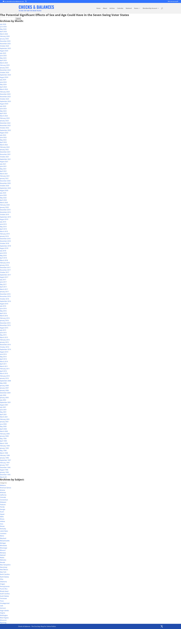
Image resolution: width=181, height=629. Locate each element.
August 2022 (4, 133)
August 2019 (4, 219)
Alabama (3, 485)
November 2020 (5, 183)
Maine (2, 536)
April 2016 (3, 313)
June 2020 (3, 195)
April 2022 (3, 142)
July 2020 (3, 193)
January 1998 (4, 458)
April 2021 (3, 171)
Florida (2, 507)
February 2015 (5, 340)
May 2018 (3, 255)
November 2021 (5, 154)
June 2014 (3, 354)
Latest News (4, 531)
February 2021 (5, 176)
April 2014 (3, 359)
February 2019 (5, 234)
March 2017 (4, 289)
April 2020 (3, 200)
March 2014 (4, 361)
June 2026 (3, 27)
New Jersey (3, 567)
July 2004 (3, 395)
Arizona (2, 490)
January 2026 (4, 39)
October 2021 (4, 157)
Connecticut (4, 500)
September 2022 (5, 130)
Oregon (2, 584)
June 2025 (3, 55)
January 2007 (4, 388)
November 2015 (5, 325)
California (3, 495)
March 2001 (4, 417)
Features (3, 504)
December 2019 (5, 210)
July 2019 (3, 222)
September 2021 (5, 159)
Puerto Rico (3, 589)
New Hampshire (5, 565)
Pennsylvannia (4, 586)
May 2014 (3, 357)
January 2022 (4, 149)
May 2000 (3, 426)
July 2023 (3, 106)
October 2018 (4, 243)
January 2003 (4, 397)
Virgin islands (4, 610)
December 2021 (5, 152)
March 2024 (4, 89)
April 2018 (3, 258)
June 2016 (3, 308)
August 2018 (4, 248)
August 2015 (4, 328)
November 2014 (5, 344)
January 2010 (4, 378)
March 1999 (4, 443)
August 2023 (4, 104)
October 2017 (4, 272)
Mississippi (3, 548)
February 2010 (5, 376)
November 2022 (5, 125)
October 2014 (4, 347)
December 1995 (5, 475)
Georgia (2, 509)
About (105, 8)
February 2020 (5, 205)
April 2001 (3, 414)
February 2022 (5, 147)
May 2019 (3, 227)
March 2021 (4, 174)
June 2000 (3, 424)
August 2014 (4, 352)
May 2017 (3, 284)
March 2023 (4, 116)
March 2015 (4, 337)
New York (3, 572)
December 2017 (5, 267)
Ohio (1, 579)
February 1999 (5, 446)
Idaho (2, 516)
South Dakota (4, 596)
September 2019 (5, 217)
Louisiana (3, 533)
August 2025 (4, 51)
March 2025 (4, 63)
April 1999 (3, 441)
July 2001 (3, 407)
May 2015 (3, 335)
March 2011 (4, 366)
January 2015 (4, 342)
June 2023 (3, 108)
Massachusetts (4, 541)
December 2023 (5, 94)
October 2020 (4, 186)
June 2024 (3, 82)
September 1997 (5, 460)
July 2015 (3, 330)
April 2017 (3, 287)
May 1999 (3, 438)
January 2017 (4, 291)
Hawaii (2, 514)
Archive (112, 8)
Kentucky (3, 529)
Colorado (3, 497)
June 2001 (3, 410)
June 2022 (3, 137)
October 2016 (4, 299)
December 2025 (5, 41)
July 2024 (3, 80)
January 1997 (4, 465)
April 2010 (3, 371)
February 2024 (5, 92)
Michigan (3, 543)
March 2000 (4, 431)
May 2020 (3, 198)
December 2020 (5, 181)
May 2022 (3, 140)
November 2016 (5, 296)
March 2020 (4, 202)
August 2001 (4, 405)
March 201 (3, 477)
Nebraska (3, 560)
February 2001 (5, 419)
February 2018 (5, 263)
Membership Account (150, 8)
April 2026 (3, 31)
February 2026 (5, 36)
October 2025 (4, 46)
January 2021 (4, 178)
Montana (3, 553)
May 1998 (3, 450)
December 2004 (5, 393)
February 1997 (5, 463)
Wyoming (3, 622)
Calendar (120, 8)
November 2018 (5, 241)
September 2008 (5, 381)
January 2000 (4, 436)
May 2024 (3, 84)
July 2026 (3, 24)
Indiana (2, 521)
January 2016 (4, 320)
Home (98, 8)
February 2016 (5, 318)
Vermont (3, 608)
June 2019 (3, 224)
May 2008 (3, 383)
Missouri (3, 550)
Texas (2, 601)
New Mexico (4, 569)
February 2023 (5, 118)
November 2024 (5, 70)
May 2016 (3, 311)
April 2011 (3, 364)
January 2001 (4, 422)
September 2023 (5, 101)
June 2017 (3, 282)
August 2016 (4, 304)
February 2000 (5, 434)
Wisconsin (3, 620)
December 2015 (5, 323)
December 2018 (5, 239)
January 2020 (4, 207)
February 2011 (5, 369)
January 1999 (4, 448)
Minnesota (3, 545)
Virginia (2, 613)
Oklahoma (3, 582)
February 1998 (5, 455)
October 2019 (4, 214)
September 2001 (5, 402)
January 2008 (4, 385)
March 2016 (4, 316)
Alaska (2, 557)
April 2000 (3, 429)
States (136, 8)
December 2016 (5, 294)
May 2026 (3, 29)
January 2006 (4, 390)
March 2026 (4, 34)
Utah (1, 606)
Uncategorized (4, 603)
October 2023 (4, 99)
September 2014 (5, 349)
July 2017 (3, 279)
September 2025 (5, 48)
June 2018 (3, 253)
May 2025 (3, 58)
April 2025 (3, 60)
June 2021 (3, 166)
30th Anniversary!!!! (173, 1)
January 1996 (4, 472)
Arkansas (3, 492)
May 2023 (3, 111)
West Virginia (4, 618)
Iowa (1, 524)
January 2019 (4, 236)
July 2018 (3, 251)
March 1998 (4, 453)
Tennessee (3, 598)
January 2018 (4, 265)
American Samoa (5, 488)
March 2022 (4, 145)
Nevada (2, 562)
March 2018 (4, 260)
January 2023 (4, 121)
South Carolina (5, 594)
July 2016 (3, 306)
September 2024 (5, 75)
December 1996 (5, 467)
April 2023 (3, 113)
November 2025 (5, 43)
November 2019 (5, 212)
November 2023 (5, 96)
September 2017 (5, 275)
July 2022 (3, 135)
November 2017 (5, 270)
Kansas (2, 526)
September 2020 (5, 188)
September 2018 (5, 246)
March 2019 (4, 231)
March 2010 (4, 373)
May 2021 (3, 169)
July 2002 (3, 400)
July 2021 (3, 164)
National (129, 8)
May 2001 (3, 412)
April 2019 (3, 229)
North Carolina (5, 574)
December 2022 (5, 123)
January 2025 (4, 68)
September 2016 (5, 301)
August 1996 (4, 470)
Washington (4, 615)
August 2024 (4, 77)
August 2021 (4, 161)
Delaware (3, 502)
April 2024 (3, 87)
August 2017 (4, 277)
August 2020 (4, 190)
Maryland (3, 538)
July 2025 (3, 53)
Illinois (2, 519)
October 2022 (4, 128)
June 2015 (3, 332)
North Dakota (4, 577)
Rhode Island (4, 591)
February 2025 (5, 65)
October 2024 (4, 72)
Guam (2, 512)
